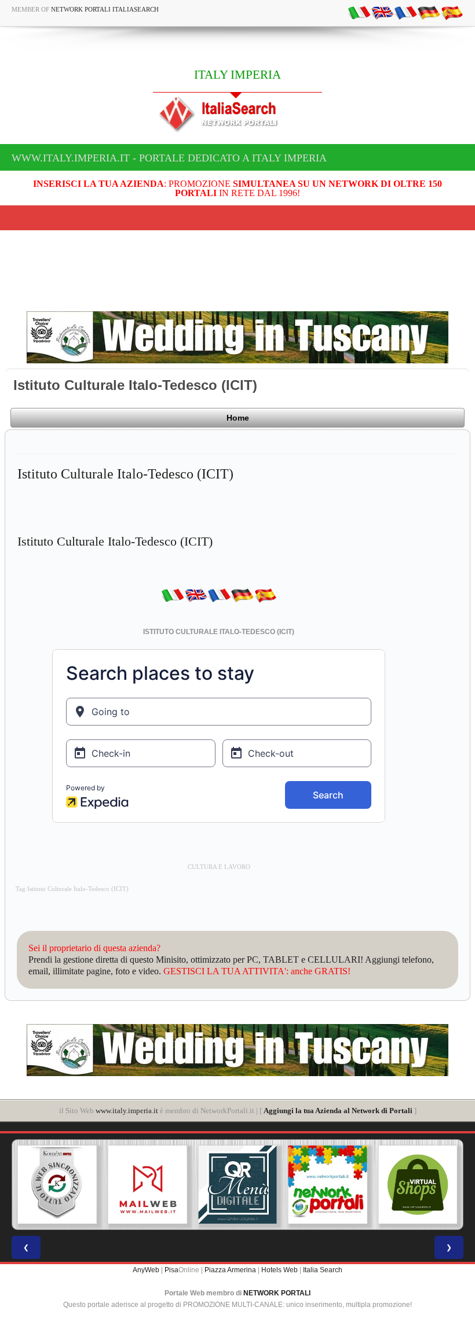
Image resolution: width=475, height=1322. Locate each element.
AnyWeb (146, 1270)
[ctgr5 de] (428, 12)
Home (237, 417)
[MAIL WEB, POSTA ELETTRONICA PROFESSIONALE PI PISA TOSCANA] (59, 1185)
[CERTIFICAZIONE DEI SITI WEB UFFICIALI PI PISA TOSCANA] (420, 1185)
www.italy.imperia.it (127, 1110)
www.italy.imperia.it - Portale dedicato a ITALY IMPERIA (169, 158)
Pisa (171, 1270)
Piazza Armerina (230, 1270)
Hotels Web (279, 1270)
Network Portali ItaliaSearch (105, 9)
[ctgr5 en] (382, 12)
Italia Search (322, 1270)
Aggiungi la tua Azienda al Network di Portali (338, 1110)
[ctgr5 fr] (405, 12)
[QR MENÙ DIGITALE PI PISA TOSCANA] (149, 1185)
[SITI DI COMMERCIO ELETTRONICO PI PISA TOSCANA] (330, 1185)
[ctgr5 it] (359, 12)
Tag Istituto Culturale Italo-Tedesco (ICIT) (72, 889)
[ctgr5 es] (451, 12)
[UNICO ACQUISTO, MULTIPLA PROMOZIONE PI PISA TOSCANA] (239, 1185)
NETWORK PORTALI (276, 1293)
